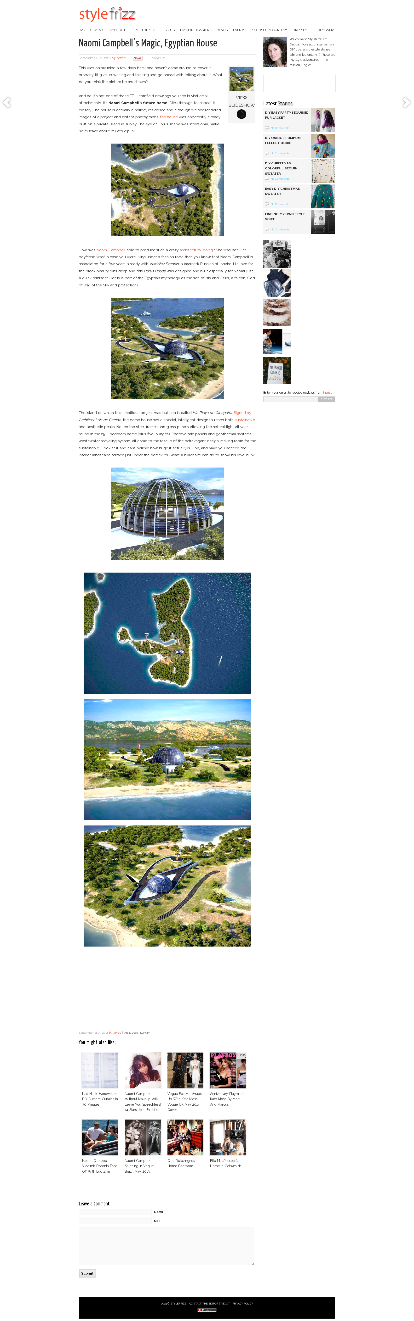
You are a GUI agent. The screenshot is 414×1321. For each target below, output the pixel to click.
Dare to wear (91, 30)
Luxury (145, 1032)
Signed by (242, 412)
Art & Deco (131, 1032)
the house (169, 117)
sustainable (245, 420)
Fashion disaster (194, 30)
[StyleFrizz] (107, 24)
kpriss (121, 58)
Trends (221, 30)
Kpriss (327, 392)
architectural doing (196, 250)
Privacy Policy (242, 1303)
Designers (326, 30)
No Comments (280, 128)
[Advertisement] (167, 990)
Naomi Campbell (111, 250)
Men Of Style (147, 30)
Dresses (300, 30)
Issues (169, 30)
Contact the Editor (203, 1303)
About (225, 1303)
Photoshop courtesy (269, 30)
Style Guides (119, 30)
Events (239, 30)
